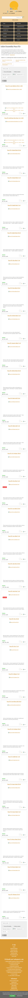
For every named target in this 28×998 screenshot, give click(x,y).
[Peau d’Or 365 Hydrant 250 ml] (14, 732)
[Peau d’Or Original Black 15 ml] (14, 181)
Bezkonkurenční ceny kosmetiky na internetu (14, 970)
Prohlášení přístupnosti (14, 983)
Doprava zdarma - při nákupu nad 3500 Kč (14, 967)
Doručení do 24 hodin (14, 964)
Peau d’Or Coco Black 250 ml (14, 508)
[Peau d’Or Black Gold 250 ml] (14, 401)
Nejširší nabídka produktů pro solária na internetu (14, 961)
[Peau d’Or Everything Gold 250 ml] (14, 704)
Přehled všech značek (14, 990)
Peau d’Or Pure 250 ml (14, 618)
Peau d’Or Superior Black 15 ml (14, 343)
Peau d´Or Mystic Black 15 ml (14, 867)
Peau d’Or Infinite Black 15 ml (14, 315)
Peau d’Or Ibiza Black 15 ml (14, 260)
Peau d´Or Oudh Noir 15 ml (14, 756)
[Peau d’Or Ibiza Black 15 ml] (14, 263)
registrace (20, 11)
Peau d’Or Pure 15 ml (14, 646)
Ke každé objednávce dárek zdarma (14, 969)
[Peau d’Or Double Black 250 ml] (14, 236)
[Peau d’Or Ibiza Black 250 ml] (14, 291)
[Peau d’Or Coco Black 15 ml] (14, 539)
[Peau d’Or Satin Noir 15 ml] (14, 594)
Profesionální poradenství (14, 966)
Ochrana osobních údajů (14, 980)
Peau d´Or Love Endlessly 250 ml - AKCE (14, 86)
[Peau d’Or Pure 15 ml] (14, 649)
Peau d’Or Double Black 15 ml (14, 205)
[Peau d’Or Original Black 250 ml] (14, 153)
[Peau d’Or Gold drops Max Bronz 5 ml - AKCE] (14, 121)
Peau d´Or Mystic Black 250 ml (14, 839)
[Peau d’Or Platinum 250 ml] (14, 897)
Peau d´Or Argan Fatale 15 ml (14, 811)
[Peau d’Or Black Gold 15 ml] (14, 429)
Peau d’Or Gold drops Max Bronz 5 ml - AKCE (14, 118)
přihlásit (11, 11)
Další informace (20, 995)
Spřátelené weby (14, 988)
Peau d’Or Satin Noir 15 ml (14, 591)
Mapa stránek (14, 985)
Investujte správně (14, 953)
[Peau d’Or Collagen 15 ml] (14, 677)
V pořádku (12, 995)
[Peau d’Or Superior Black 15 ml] (14, 346)
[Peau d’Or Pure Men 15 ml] (14, 484)
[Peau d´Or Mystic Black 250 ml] (14, 842)
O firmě (14, 946)
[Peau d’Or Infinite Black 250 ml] (14, 374)
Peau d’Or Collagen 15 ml (14, 674)
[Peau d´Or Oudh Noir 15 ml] (14, 760)
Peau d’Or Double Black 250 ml (14, 233)
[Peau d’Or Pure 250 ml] (14, 622)
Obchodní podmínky (14, 948)
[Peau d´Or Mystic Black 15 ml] (14, 870)
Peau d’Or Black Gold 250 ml (14, 398)
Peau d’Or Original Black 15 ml (14, 177)
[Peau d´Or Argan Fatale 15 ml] (14, 815)
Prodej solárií (14, 956)
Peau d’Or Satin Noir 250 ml (14, 563)
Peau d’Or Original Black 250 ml (14, 150)
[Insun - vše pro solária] (14, 5)
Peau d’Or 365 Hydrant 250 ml (14, 729)
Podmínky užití (14, 982)
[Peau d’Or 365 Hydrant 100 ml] (14, 456)
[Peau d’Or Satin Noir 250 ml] (14, 567)
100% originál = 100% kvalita (14, 975)
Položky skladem (17, 71)
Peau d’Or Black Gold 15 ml (14, 426)
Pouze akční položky (7, 71)
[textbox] (12, 17)
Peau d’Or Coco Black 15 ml (14, 536)
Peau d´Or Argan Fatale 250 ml (14, 784)
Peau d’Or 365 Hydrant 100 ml (14, 453)
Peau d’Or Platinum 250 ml (14, 894)
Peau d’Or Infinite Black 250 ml (14, 370)
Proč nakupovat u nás (14, 954)
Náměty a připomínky (14, 951)
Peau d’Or (17, 43)
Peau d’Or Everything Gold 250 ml (14, 701)
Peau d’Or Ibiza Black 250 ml (14, 288)
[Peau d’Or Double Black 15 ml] (14, 208)
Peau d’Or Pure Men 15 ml (14, 481)
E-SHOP (5, 43)
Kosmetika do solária (11, 43)
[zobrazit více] (12, 54)
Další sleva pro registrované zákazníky (14, 972)
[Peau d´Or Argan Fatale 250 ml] (14, 787)
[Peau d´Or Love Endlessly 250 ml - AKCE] (14, 89)
